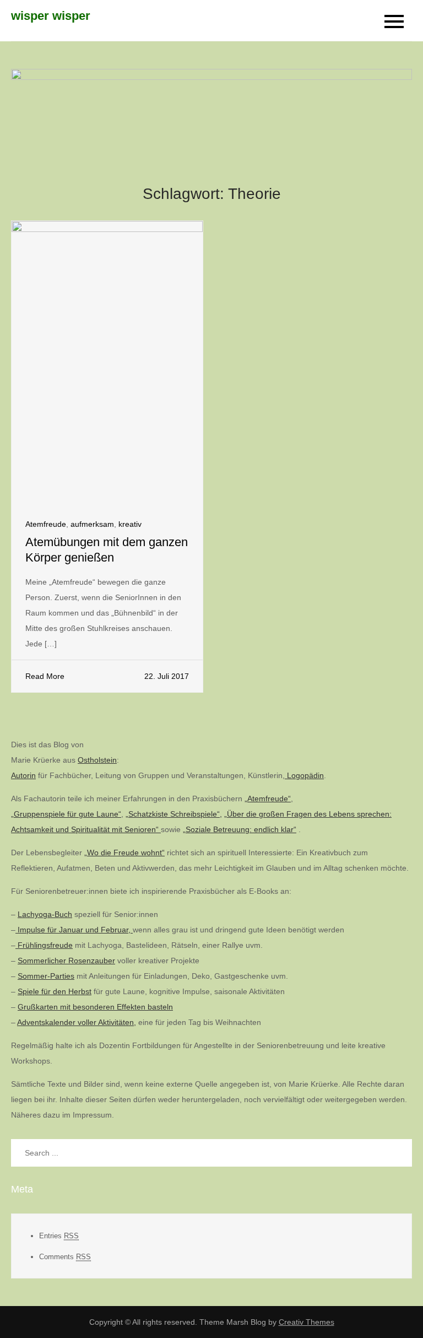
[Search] (398, 1153)
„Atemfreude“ (268, 798)
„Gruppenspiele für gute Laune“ (66, 814)
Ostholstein (97, 760)
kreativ (130, 524)
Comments (65, 1257)
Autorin (23, 775)
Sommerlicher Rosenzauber (66, 960)
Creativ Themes (306, 1322)
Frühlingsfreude (44, 945)
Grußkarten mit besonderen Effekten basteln (95, 1006)
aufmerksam (92, 524)
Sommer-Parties (46, 976)
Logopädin (304, 775)
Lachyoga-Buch (45, 914)
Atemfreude (45, 524)
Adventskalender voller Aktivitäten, (76, 1022)
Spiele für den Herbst (54, 991)
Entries (59, 1236)
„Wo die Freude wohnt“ (124, 852)
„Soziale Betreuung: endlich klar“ (239, 829)
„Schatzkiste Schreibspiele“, (174, 814)
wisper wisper (50, 16)
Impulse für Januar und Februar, (74, 929)
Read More (44, 676)
